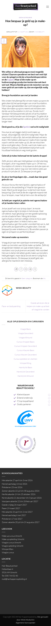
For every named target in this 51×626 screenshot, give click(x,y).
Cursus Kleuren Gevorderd (26, 354)
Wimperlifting (25, 363)
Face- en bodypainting (11, 306)
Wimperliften (7, 549)
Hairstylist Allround (26, 376)
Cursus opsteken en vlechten (25, 359)
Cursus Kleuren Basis (25, 350)
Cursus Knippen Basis (25, 342)
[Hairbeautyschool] (25, 7)
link (44, 278)
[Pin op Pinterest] (30, 269)
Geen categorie (25, 17)
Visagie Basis (25, 329)
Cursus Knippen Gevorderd (25, 346)
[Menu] (47, 7)
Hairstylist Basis (25, 367)
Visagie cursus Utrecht (11, 542)
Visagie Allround (25, 337)
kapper (10, 79)
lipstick (26, 126)
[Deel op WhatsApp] (16, 269)
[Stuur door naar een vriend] (25, 269)
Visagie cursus (8, 552)
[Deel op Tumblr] (35, 269)
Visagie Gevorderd (25, 333)
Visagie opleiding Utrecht (12, 546)
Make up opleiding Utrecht (13, 539)
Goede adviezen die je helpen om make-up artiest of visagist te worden (38, 306)
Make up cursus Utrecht (12, 536)
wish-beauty (39, 32)
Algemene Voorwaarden (25, 623)
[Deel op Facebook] (21, 269)
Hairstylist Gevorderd (25, 371)
